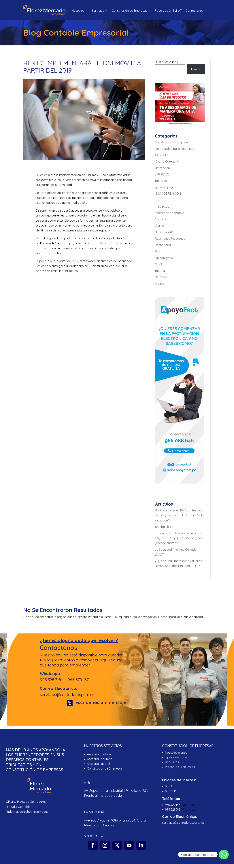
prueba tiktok (164, 527)
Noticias (160, 219)
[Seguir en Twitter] (117, 845)
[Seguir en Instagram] (105, 845)
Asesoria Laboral (98, 764)
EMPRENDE (162, 174)
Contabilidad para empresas (174, 148)
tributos (160, 270)
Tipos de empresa (177, 757)
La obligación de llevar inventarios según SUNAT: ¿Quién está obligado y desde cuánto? (179, 538)
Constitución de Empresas (129, 10)
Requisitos (172, 762)
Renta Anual (163, 245)
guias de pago (165, 187)
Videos (159, 283)
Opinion (160, 225)
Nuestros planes (176, 752)
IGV (157, 200)
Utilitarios (161, 277)
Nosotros (78, 10)
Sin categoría (164, 258)
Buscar (196, 69)
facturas (161, 181)
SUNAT (159, 264)
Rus (157, 251)
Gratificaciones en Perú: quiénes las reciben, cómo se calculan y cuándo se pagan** (179, 515)
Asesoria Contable (99, 754)
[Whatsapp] (224, 854)
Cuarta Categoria (167, 161)
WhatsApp (188, 805)
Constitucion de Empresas (104, 768)
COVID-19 (161, 155)
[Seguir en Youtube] (129, 845)
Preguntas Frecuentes (180, 767)
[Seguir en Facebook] (93, 845)
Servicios (98, 10)
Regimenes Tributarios (170, 238)
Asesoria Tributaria (99, 759)
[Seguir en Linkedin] (141, 845)
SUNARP (170, 791)
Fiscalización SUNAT (168, 10)
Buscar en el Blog (166, 62)
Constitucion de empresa (172, 142)
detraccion (162, 168)
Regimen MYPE (165, 232)
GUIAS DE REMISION (168, 193)
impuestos (162, 206)
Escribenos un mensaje (101, 702)
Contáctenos (194, 10)
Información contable (169, 213)
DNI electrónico (51, 243)
